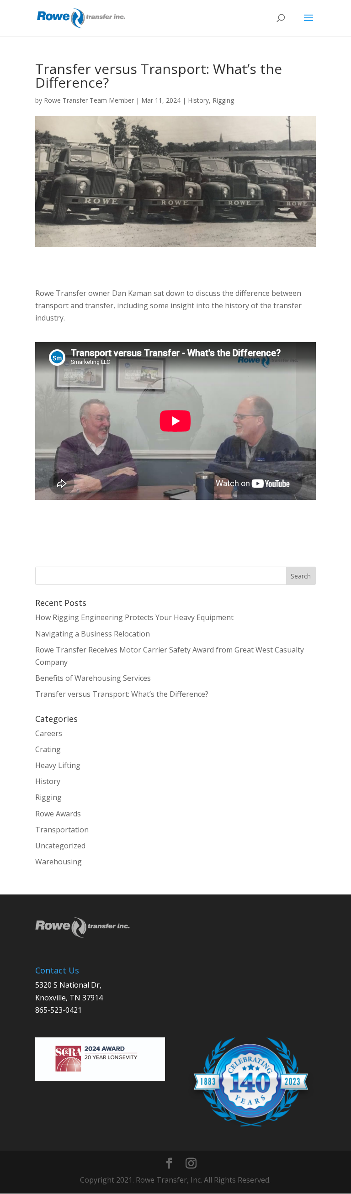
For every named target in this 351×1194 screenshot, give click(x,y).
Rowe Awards (58, 814)
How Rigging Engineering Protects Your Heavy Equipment (135, 617)
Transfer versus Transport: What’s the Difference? (121, 694)
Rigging (223, 100)
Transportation (62, 830)
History (198, 100)
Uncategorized (60, 846)
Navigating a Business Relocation (92, 634)
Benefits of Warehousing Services (94, 678)
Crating (48, 749)
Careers (48, 733)
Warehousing (58, 862)
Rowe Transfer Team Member (89, 100)
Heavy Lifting (57, 765)
